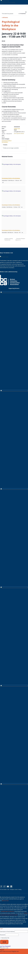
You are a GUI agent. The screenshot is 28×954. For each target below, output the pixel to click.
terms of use (5, 900)
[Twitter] (4, 887)
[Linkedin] (11, 887)
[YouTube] (8, 887)
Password (2, 935)
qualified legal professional (7, 911)
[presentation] (13, 168)
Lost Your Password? (5, 946)
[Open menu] (26, 12)
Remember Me (5, 938)
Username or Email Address (7, 931)
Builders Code (17, 128)
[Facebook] (1, 887)
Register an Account (5, 953)
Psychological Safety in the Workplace (11, 178)
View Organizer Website (19, 133)
